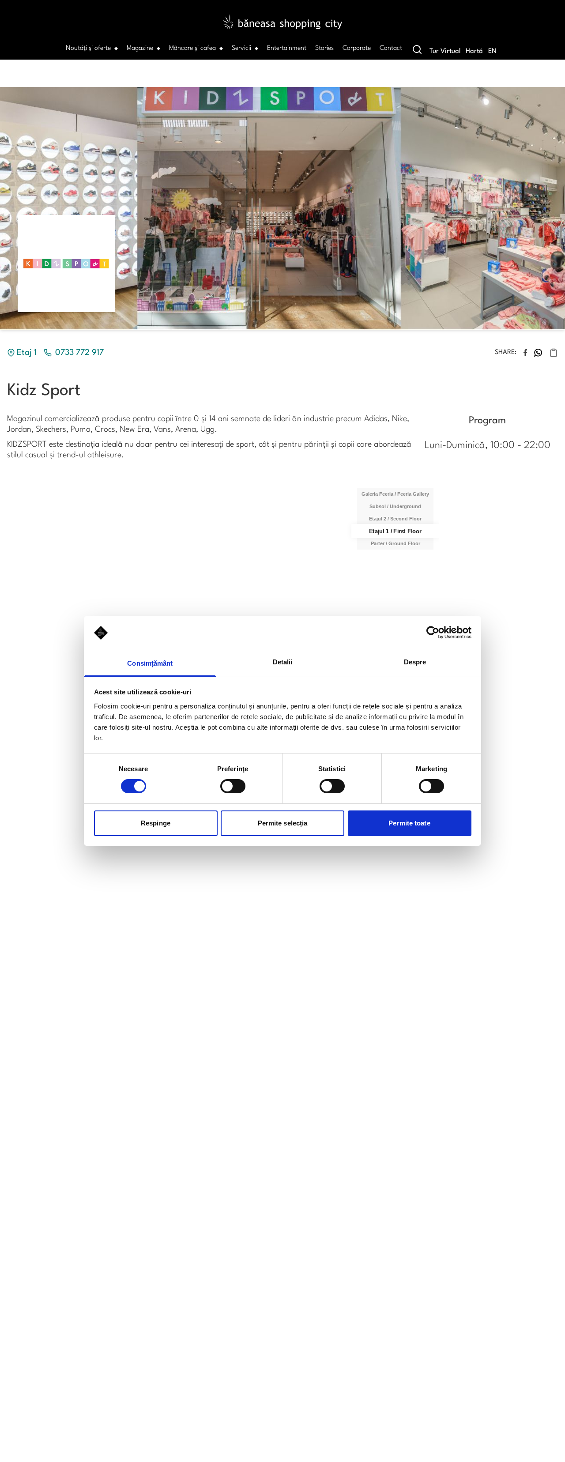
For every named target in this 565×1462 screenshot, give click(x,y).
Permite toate (409, 823)
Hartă (474, 51)
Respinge (155, 823)
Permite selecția (283, 823)
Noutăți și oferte (88, 48)
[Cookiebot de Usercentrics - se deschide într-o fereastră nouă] (432, 632)
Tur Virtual (444, 51)
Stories (324, 48)
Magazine (140, 48)
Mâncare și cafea (192, 48)
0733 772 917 (79, 353)
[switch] (232, 786)
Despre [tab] (415, 662)
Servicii (241, 48)
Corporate (357, 48)
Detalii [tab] (283, 662)
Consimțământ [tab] (150, 663)
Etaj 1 (27, 353)
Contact (391, 48)
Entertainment (286, 48)
